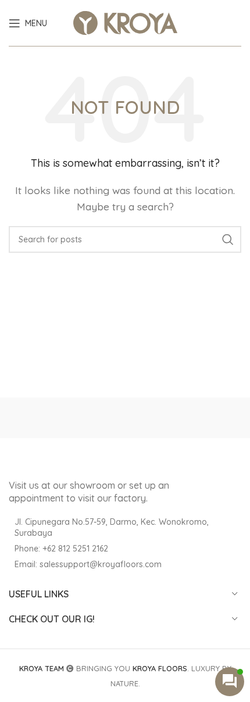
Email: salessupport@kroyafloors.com (88, 564)
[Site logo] (125, 22)
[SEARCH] (228, 239)
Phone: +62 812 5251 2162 (61, 548)
